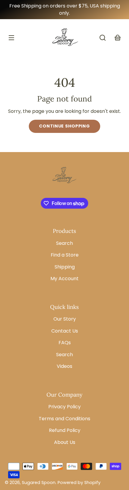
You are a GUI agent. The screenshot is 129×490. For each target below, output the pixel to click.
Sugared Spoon (39, 483)
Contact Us (64, 330)
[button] (102, 37)
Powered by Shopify (79, 483)
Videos (64, 366)
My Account (64, 278)
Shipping (65, 266)
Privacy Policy (64, 406)
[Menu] (11, 37)
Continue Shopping (64, 126)
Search (64, 243)
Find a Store (65, 254)
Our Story (64, 318)
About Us (64, 442)
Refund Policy (64, 430)
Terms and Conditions (64, 418)
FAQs (64, 342)
